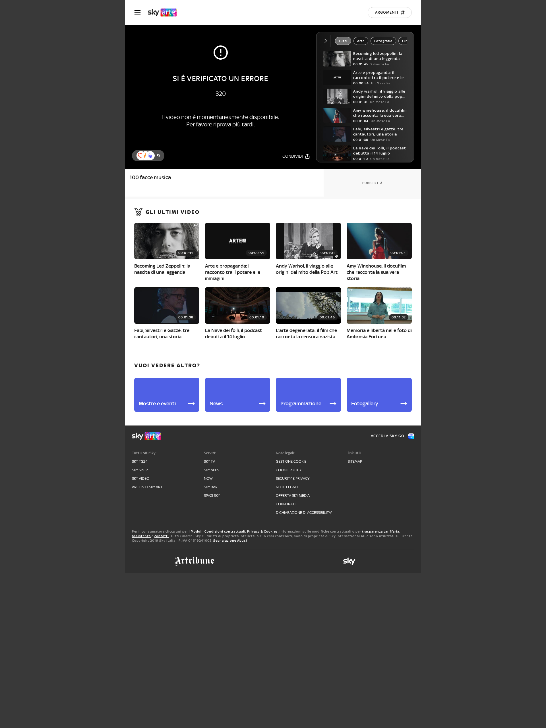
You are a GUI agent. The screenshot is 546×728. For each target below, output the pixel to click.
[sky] (349, 561)
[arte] (165, 12)
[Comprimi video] (326, 41)
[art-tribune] (194, 561)
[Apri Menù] (141, 12)
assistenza (141, 536)
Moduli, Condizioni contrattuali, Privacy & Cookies (234, 531)
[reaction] (150, 155)
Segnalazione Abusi (230, 541)
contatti (161, 536)
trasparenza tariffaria (380, 531)
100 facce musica (150, 177)
